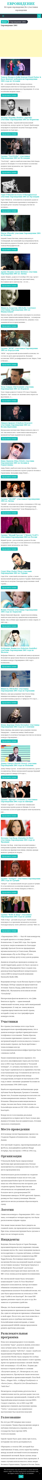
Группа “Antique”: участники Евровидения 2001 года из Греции (20, 879)
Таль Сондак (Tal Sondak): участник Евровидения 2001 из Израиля (17, 388)
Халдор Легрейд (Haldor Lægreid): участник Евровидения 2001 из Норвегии (20, 118)
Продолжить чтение (9, 95)
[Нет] (40, 1473)
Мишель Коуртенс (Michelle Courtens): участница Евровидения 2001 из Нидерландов (18, 310)
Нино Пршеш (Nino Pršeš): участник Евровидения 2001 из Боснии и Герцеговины (17, 463)
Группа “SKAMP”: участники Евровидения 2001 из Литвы (20, 500)
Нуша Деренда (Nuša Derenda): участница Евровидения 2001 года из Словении (20, 726)
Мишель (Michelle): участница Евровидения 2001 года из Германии (17, 690)
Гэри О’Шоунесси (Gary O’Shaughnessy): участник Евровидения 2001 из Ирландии (20, 196)
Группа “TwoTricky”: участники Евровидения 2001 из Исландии (15, 157)
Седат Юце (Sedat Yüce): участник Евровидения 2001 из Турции (16, 572)
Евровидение (21, 3)
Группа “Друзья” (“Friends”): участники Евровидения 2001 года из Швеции (19, 800)
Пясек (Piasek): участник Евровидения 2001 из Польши (21, 234)
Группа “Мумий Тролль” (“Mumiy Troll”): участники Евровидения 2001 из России (20, 536)
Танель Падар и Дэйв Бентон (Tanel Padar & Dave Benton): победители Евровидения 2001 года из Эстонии (21, 79)
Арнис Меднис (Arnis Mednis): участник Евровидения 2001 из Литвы (19, 273)
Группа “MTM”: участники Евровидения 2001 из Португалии (19, 349)
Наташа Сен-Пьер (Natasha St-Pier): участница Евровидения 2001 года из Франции (18, 840)
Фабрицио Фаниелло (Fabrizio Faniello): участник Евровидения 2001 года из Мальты (19, 650)
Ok (21, 1476)
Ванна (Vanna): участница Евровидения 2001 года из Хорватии (19, 611)
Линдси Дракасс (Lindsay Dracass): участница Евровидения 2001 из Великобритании (17, 425)
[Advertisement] (21, 43)
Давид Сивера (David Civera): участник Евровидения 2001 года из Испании (19, 764)
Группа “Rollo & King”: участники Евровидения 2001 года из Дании (16, 915)
